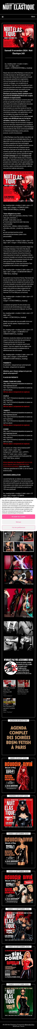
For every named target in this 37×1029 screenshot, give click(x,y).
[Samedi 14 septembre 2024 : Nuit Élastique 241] (24, 683)
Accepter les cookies (18, 517)
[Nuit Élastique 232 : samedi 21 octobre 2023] (9, 701)
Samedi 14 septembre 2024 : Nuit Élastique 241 (23, 690)
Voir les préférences (18, 527)
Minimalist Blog (29, 1024)
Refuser (18, 522)
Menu (33, 17)
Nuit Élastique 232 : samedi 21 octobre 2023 (9, 708)
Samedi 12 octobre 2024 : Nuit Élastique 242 (9, 690)
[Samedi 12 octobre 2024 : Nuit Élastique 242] (9, 683)
